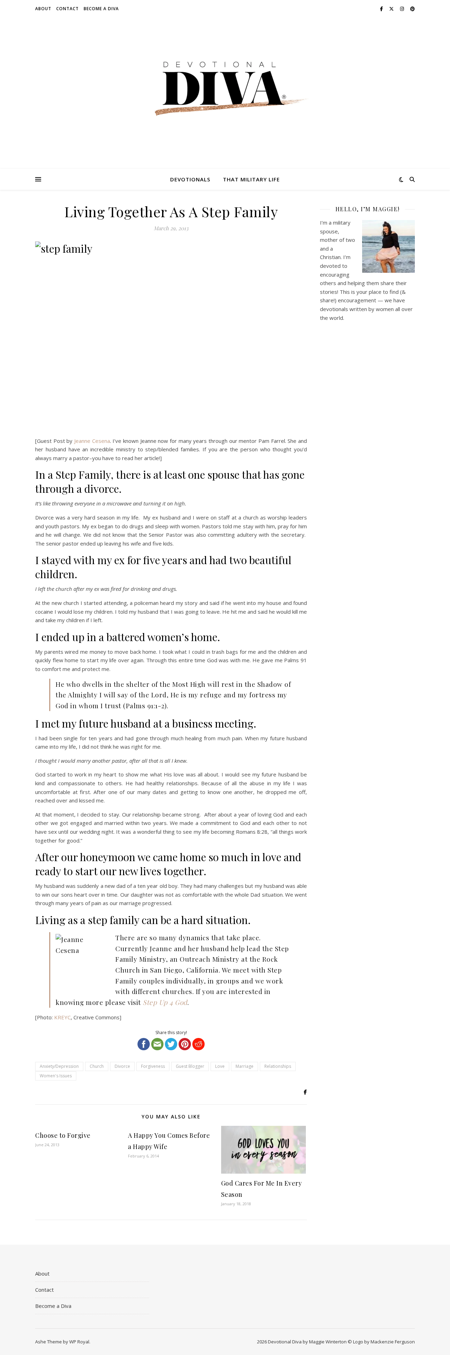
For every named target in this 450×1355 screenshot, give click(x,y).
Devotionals (190, 179)
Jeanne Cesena (92, 440)
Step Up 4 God (165, 1002)
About (43, 9)
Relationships (277, 1066)
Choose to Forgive (63, 1135)
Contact (67, 9)
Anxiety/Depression (59, 1066)
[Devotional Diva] (225, 88)
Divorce (122, 1066)
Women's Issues (56, 1076)
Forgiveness (153, 1066)
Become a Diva (101, 9)
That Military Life (251, 179)
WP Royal (79, 1341)
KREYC (62, 1017)
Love (220, 1066)
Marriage (244, 1066)
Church (97, 1066)
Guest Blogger (190, 1066)
